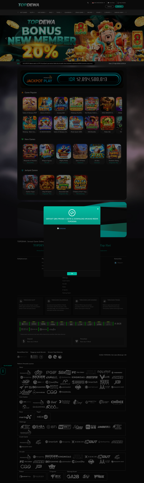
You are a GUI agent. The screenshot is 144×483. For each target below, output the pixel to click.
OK (72, 273)
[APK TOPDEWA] (72, 247)
